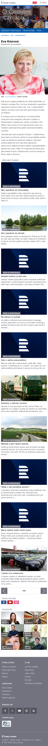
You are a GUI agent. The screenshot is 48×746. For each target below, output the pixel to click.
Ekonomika (29, 30)
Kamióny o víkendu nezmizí (14, 403)
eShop (4, 677)
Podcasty (6, 694)
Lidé (11, 35)
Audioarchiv (7, 691)
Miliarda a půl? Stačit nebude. (15, 444)
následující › (44, 591)
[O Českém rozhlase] (24, 16)
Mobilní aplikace (8, 698)
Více (40, 30)
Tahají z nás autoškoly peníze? (15, 487)
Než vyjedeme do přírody (12, 233)
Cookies (5, 740)
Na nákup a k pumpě (10, 317)
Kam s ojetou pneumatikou (13, 360)
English (38, 740)
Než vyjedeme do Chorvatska (14, 190)
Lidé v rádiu (29, 673)
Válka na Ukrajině (9, 667)
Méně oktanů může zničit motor (16, 530)
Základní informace (11, 30)
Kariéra (28, 677)
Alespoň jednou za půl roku (13, 276)
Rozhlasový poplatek (33, 683)
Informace (5, 35)
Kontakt (28, 680)
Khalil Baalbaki (10, 97)
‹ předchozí (4, 591)
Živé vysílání (7, 688)
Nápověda (29, 670)
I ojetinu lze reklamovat (12, 573)
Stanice (5, 673)
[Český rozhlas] (8, 2)
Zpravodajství (20, 35)
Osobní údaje (15, 740)
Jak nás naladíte (31, 667)
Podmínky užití (27, 740)
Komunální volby (9, 670)
